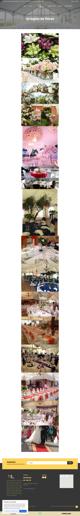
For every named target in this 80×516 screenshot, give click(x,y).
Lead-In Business (31, 506)
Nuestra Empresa (68, 6)
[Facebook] (43, 477)
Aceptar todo (23, 511)
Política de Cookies (71, 506)
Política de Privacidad (55, 506)
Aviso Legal (63, 506)
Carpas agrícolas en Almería (16, 493)
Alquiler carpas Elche (11, 487)
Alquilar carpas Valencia (11, 480)
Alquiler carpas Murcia (16, 488)
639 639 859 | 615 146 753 (26, 1)
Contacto (60, 6)
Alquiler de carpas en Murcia (16, 485)
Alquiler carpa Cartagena (12, 495)
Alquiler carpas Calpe (11, 490)
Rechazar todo (15, 511)
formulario (66, 514)
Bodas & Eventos (51, 6)
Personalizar (7, 511)
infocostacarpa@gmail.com (29, 488)
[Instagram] (45, 477)
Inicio (25, 6)
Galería (30, 6)
